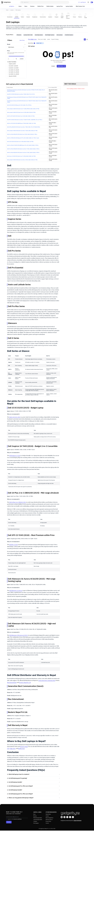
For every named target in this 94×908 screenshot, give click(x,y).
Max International (11, 682)
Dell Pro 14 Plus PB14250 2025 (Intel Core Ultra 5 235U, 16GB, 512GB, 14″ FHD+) (23, 152)
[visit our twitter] (70, 817)
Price (8, 51)
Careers (47, 816)
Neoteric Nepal (24, 746)
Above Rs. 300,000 (12, 76)
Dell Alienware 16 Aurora (15, 590)
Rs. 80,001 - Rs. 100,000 (13, 68)
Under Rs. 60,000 (12, 64)
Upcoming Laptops (39, 35)
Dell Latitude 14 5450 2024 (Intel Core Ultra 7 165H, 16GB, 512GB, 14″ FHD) (22, 130)
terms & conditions (18, 819)
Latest (48, 39)
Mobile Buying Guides (37, 818)
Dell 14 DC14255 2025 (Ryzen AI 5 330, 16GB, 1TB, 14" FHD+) (19, 105)
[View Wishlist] (88, 2)
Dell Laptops (18, 10)
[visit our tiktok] (73, 817)
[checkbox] (7, 63)
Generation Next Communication (46, 680)
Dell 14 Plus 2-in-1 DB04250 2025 (17, 502)
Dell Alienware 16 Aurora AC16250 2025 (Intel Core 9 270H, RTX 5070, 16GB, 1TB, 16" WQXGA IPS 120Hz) (26, 97)
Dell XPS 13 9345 (13, 544)
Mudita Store (21, 748)
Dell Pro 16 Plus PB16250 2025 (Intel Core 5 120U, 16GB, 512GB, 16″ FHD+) (22, 134)
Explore (12, 6)
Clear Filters (22, 40)
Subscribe (9, 822)
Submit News (48, 814)
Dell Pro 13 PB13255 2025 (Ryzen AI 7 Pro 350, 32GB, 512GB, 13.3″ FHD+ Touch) (23, 138)
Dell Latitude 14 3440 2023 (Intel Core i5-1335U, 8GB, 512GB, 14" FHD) (21, 112)
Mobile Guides (50, 6)
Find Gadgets (36, 823)
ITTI (8, 748)
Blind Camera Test (80, 6)
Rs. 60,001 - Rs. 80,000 (13, 66)
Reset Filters (60, 66)
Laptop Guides (69, 6)
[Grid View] (85, 39)
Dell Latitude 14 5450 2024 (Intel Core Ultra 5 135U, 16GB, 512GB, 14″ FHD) (22, 160)
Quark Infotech (77, 820)
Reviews (32, 6)
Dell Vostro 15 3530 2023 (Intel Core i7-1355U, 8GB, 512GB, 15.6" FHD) (21, 156)
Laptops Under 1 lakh (28, 35)
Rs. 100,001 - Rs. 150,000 (14, 70)
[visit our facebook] (67, 817)
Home (20, 6)
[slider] (8, 56)
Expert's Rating (54, 39)
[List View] (87, 39)
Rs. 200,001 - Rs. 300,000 (14, 74)
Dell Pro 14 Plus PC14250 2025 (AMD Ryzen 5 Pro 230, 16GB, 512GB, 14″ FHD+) (22, 145)
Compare (35, 821)
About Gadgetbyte (49, 818)
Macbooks (19, 35)
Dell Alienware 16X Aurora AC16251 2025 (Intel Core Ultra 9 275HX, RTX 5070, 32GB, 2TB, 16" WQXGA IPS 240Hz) (26, 90)
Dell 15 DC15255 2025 (14, 417)
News (26, 6)
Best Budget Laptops (49, 35)
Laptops (12, 10)
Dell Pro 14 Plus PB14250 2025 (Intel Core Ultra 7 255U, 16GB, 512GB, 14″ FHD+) (23, 149)
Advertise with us (49, 819)
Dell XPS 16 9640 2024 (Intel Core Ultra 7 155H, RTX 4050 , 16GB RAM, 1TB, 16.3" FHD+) (24, 119)
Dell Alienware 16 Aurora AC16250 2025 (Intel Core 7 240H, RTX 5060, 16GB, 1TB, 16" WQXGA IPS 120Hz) (26, 101)
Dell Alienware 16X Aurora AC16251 (18, 635)
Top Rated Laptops (69, 35)
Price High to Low (32, 39)
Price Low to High (42, 39)
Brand (8, 44)
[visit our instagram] (64, 817)
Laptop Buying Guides (37, 819)
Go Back (53, 66)
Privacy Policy (48, 821)
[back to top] (90, 904)
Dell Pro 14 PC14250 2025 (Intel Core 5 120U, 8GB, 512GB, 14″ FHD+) (21, 116)
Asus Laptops (59, 35)
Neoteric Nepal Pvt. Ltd (25, 682)
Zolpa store (12, 748)
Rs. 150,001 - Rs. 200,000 (14, 72)
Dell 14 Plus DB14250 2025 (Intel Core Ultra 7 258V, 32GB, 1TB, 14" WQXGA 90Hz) (23, 127)
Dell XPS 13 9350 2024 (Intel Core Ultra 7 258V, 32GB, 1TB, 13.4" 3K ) (21, 94)
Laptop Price (60, 6)
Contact (47, 823)
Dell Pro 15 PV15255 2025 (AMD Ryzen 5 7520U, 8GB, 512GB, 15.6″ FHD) (21, 123)
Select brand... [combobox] (11, 47)
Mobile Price (40, 6)
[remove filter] (42, 43)
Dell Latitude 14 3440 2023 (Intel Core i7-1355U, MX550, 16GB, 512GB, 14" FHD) (23, 109)
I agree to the (15, 819)
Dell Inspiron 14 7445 (14, 455)
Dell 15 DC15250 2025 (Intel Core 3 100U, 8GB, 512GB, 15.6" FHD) (20, 141)
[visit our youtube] (62, 817)
